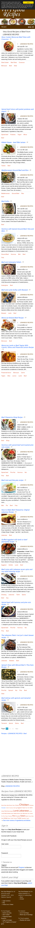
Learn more (29, 7)
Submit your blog (7, 913)
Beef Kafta (5, 201)
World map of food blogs (26, 914)
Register (21, 867)
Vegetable (24, 818)
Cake (13, 805)
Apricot (11, 723)
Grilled (2, 811)
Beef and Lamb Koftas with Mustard (14, 290)
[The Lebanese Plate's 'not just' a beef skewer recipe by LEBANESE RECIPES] (8, 644)
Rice (22, 193)
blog (4, 902)
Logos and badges (7, 920)
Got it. (28, 2)
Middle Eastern (17, 813)
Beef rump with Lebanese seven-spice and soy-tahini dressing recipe (16, 570)
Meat (5, 813)
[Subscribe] (17, 44)
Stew (15, 66)
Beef (10, 66)
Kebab (11, 811)
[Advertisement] (17, 88)
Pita (4, 816)
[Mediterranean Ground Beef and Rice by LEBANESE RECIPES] (8, 177)
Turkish (19, 818)
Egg (16, 807)
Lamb (9, 313)
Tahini (18, 594)
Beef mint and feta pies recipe (12, 480)
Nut (26, 472)
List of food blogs (24, 913)
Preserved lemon (6, 372)
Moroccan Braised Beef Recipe (12, 318)
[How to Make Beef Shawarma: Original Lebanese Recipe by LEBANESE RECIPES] (8, 519)
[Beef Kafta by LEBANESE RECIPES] (8, 208)
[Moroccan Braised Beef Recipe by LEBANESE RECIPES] (8, 325)
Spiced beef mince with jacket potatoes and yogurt (17, 110)
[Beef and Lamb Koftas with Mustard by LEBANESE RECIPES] (8, 297)
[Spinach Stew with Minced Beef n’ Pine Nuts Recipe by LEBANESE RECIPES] (8, 674)
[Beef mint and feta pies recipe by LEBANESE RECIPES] (8, 487)
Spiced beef (4, 134)
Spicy (32, 816)
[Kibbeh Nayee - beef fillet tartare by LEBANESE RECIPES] (8, 149)
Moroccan (4, 66)
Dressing (3, 594)
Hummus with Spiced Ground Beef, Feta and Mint (17, 230)
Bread (10, 805)
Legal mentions (6, 901)
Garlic (31, 807)
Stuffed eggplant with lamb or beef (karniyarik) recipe (14, 540)
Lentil (2, 813)
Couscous (21, 62)
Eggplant (3, 565)
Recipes (3, 27)
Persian (31, 813)
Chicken (24, 804)
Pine (2, 475)
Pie (7, 505)
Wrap (7, 440)
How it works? (6, 914)
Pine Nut (12, 472)
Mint (19, 254)
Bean (5, 805)
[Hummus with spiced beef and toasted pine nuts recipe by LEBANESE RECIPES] (8, 454)
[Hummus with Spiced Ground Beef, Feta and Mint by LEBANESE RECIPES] (8, 238)
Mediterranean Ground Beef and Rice (14, 170)
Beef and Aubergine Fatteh (11, 262)
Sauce (26, 816)
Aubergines (4, 285)
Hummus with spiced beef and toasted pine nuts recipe (17, 446)
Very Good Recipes (6, 891)
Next (17, 729)
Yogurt (19, 134)
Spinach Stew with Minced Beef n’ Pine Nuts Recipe (17, 666)
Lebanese (4, 535)
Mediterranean (5, 193)
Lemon (14, 376)
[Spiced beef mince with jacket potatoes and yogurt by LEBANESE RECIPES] (8, 118)
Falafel (23, 807)
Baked (2, 805)
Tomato (15, 818)
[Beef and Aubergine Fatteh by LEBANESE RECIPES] (8, 269)
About (21, 897)
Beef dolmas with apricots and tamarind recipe (15, 699)
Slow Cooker (5, 62)
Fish (28, 807)
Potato (6, 816)
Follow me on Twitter (8, 904)
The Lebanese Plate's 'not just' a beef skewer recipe (17, 636)
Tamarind (4, 723)
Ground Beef (15, 193)
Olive (8, 376)
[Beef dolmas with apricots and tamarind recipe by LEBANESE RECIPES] (8, 707)
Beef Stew (14, 62)
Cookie (7, 807)
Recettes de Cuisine (25, 920)
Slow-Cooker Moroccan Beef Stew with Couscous (15, 38)
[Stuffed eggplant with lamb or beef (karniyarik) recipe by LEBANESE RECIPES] (8, 549)
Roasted (18, 816)
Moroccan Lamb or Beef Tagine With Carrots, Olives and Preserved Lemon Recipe (17, 346)
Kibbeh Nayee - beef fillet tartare (13, 142)
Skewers (11, 660)
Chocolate (3, 807)
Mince (25, 134)
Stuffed (11, 565)
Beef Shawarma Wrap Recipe (11, 417)
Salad (22, 815)
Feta (2, 257)
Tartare (3, 165)
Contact (22, 899)
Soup (30, 816)
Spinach (10, 690)
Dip (14, 807)
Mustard (3, 313)
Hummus (13, 254)
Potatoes (12, 134)
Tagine (3, 376)
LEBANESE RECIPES (26, 44)
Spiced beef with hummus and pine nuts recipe (16, 603)
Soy (7, 598)
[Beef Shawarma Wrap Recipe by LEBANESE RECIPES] (8, 424)
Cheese (17, 805)
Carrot (23, 372)
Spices (24, 594)
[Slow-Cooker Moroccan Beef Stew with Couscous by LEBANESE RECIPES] (8, 46)
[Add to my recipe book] (10, 39)
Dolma (17, 723)
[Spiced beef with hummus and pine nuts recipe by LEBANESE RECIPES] (8, 611)
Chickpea (31, 805)
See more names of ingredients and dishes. (17, 820)
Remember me (7, 862)
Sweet (9, 818)
